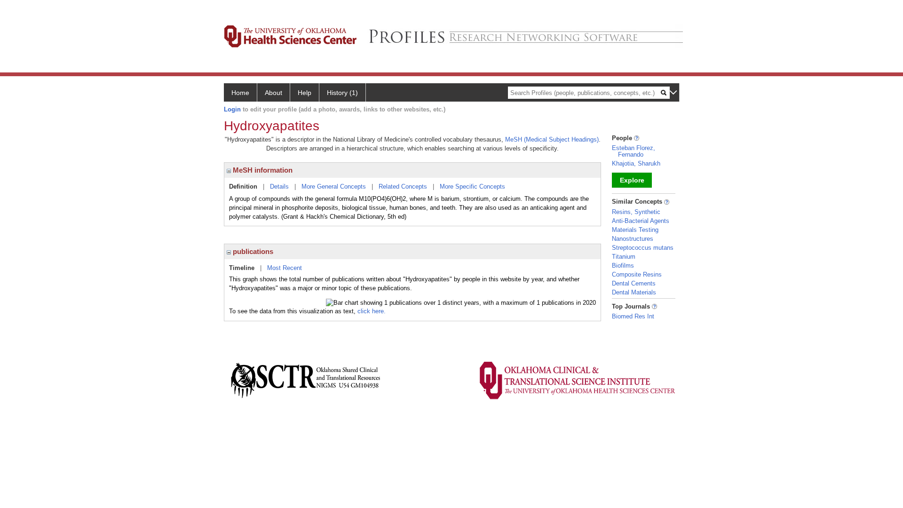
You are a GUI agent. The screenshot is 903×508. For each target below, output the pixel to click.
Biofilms (623, 265)
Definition (243, 186)
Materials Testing (635, 229)
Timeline (241, 267)
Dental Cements (634, 283)
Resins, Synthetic (636, 211)
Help (304, 92)
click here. (371, 311)
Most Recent (284, 267)
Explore (632, 180)
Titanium (623, 256)
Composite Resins (637, 274)
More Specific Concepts (472, 186)
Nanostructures (632, 238)
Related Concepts (403, 186)
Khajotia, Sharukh (636, 163)
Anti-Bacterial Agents (640, 220)
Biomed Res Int (633, 316)
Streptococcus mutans (642, 247)
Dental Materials (634, 292)
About (273, 92)
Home (240, 92)
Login (232, 109)
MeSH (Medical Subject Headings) (552, 139)
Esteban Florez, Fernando (633, 151)
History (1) (342, 92)
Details (279, 186)
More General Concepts (333, 186)
